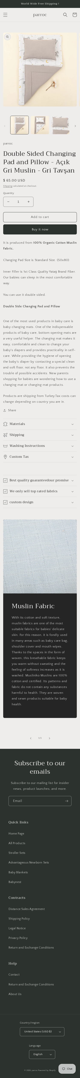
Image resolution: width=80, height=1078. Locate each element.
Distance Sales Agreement (27, 909)
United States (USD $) (38, 1031)
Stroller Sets (17, 853)
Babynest (15, 882)
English (38, 1054)
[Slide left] (4, 126)
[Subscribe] (66, 801)
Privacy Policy (18, 938)
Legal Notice (17, 928)
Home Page (16, 833)
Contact (14, 974)
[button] (5, 15)
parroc (35, 1070)
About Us (15, 994)
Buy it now (40, 229)
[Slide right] (75, 126)
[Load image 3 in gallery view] (60, 125)
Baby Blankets (18, 872)
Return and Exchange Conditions (31, 947)
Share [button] (12, 410)
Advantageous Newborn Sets (29, 862)
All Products (17, 843)
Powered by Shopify (47, 1070)
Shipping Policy (19, 918)
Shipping (7, 186)
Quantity (8, 193)
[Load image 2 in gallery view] (40, 125)
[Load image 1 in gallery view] (19, 125)
